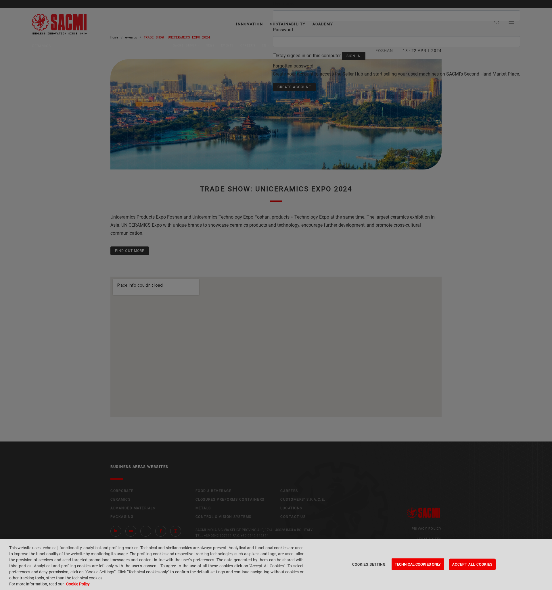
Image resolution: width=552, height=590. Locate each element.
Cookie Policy (78, 584)
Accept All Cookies (472, 564)
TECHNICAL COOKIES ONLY (418, 564)
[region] (276, 564)
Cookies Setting (369, 564)
